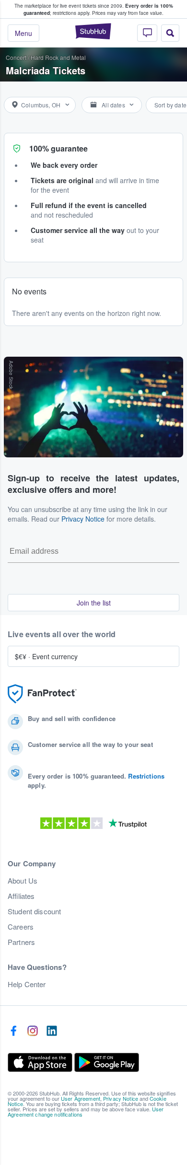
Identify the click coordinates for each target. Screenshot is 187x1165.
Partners (21, 942)
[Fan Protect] (42, 694)
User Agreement (80, 1098)
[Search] (170, 33)
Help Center (27, 984)
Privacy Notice (83, 519)
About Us (22, 881)
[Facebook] (13, 1031)
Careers (21, 927)
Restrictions (146, 776)
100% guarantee (58, 148)
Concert (16, 57)
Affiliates (21, 896)
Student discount (34, 911)
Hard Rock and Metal (58, 57)
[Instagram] (32, 1031)
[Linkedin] (52, 1031)
